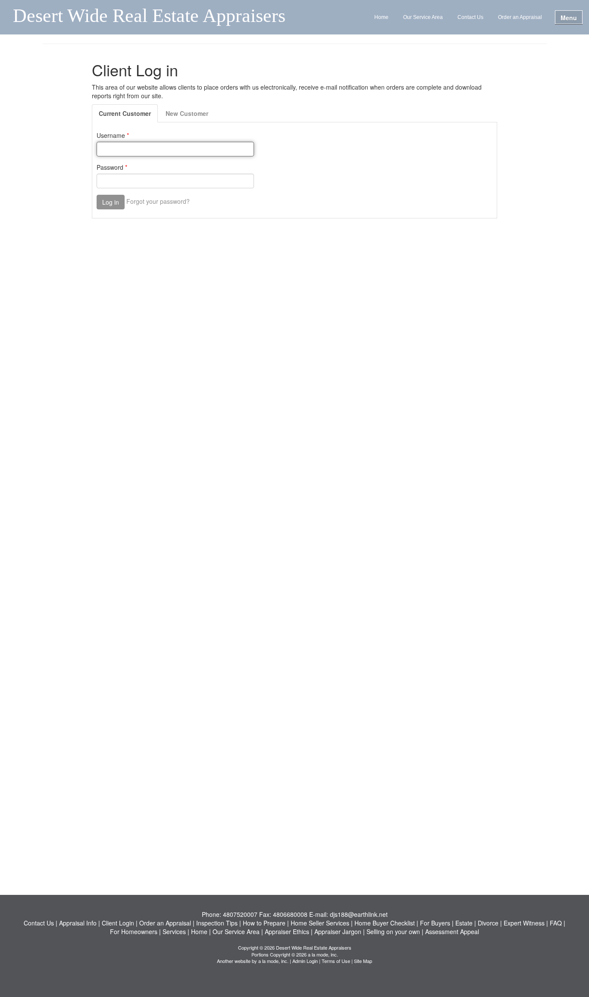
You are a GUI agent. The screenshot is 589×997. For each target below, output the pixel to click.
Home (381, 17)
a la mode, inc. (273, 960)
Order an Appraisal (520, 17)
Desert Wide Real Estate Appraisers (149, 16)
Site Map (363, 960)
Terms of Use (336, 960)
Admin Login (305, 960)
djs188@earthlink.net (359, 914)
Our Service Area (423, 17)
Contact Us (470, 17)
